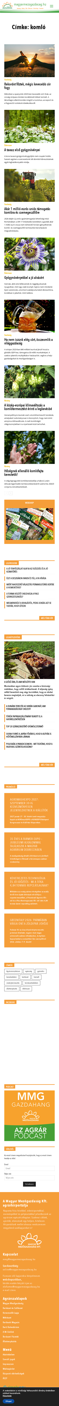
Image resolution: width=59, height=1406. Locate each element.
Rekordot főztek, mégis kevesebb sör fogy (27, 86)
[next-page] (10, 493)
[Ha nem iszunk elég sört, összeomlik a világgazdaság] (29, 316)
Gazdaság (7, 80)
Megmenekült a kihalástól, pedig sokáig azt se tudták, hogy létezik (28, 604)
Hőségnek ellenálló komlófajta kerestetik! (23, 473)
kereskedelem (11, 977)
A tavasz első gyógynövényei (22, 149)
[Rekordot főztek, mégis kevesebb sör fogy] (29, 60)
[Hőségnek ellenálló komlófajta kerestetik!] (29, 447)
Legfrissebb (11, 563)
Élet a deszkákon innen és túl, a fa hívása (26, 578)
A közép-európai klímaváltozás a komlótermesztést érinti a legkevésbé (28, 407)
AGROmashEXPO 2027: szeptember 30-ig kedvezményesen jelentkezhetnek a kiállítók (29, 804)
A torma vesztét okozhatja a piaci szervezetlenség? (22, 595)
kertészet (25, 977)
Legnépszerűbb (13, 637)
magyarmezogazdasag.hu (30, 4)
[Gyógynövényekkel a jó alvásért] (29, 254)
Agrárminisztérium (13, 971)
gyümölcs (40, 971)
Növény (7, 401)
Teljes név (7, 1173)
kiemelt (36, 977)
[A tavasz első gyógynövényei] (29, 126)
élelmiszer (26, 988)
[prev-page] (6, 493)
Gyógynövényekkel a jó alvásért (24, 277)
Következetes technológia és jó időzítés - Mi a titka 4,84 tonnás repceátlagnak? (29, 882)
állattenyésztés (11, 988)
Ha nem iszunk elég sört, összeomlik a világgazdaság (28, 341)
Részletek (7, 1396)
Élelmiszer (8, 145)
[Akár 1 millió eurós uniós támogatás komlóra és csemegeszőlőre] (29, 185)
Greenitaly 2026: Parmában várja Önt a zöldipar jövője (29, 922)
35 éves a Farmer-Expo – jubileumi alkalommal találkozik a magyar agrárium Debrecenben (26, 844)
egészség (28, 971)
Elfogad (8, 1401)
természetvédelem (31, 983)
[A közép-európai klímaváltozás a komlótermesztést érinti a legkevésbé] (29, 381)
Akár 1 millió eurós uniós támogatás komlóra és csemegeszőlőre (27, 210)
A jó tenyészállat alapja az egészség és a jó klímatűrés (27, 570)
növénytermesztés (12, 983)
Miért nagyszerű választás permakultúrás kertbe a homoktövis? (30, 586)
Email (6, 1164)
